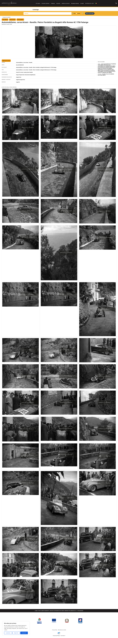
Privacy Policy (54, 629)
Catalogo (53, 3)
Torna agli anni (5, 19)
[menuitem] (96, 3)
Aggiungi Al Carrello (6, 60)
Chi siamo (38, 3)
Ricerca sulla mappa (90, 13)
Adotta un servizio (66, 3)
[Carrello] (116, 3)
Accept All (24, 632)
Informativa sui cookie (62, 629)
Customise (8, 632)
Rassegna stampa (75, 3)
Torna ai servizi (12, 19)
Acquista (58, 3)
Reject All (16, 632)
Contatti (82, 3)
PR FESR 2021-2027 (89, 3)
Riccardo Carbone (45, 3)
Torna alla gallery (20, 19)
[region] (16, 628)
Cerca (82, 13)
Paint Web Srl (63, 635)
